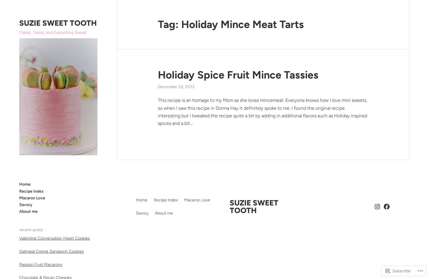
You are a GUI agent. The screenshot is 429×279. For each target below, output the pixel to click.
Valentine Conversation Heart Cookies (54, 238)
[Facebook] (386, 206)
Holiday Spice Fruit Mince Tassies (238, 75)
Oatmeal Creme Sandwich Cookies (51, 251)
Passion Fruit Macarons (40, 264)
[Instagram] (377, 206)
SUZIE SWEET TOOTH (58, 23)
